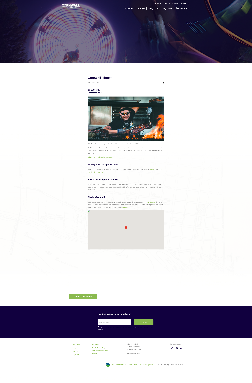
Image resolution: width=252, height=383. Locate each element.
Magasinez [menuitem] (154, 8)
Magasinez (76, 348)
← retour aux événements (83, 296)
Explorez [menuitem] (129, 8)
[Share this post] (163, 83)
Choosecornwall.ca (119, 365)
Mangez (76, 351)
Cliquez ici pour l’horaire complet (100, 157)
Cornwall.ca (133, 365)
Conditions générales (147, 365)
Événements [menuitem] (182, 8)
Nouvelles (167, 4)
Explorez (76, 355)
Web (152, 169)
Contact (175, 4)
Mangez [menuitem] (141, 8)
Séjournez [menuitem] (168, 8)
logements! (126, 207)
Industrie (158, 4)
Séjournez (76, 344)
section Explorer (149, 202)
